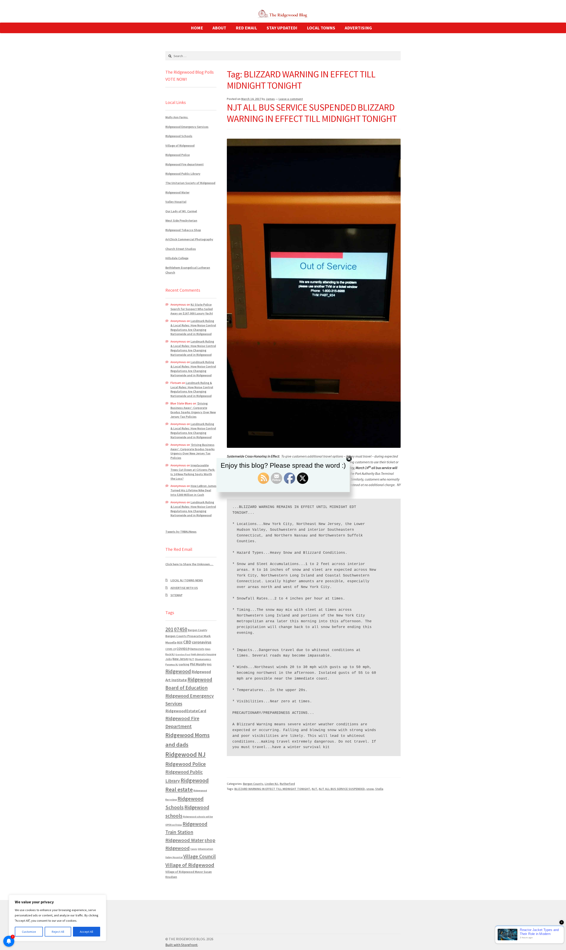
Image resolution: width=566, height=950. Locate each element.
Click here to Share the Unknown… (189, 564)
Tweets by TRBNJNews (181, 532)
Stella (379, 789)
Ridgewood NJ (185, 754)
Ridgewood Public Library (182, 174)
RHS (209, 664)
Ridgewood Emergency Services (186, 127)
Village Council (199, 856)
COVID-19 (170, 649)
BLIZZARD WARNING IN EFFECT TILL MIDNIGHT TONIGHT (272, 789)
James (270, 99)
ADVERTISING (358, 28)
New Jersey (180, 659)
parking (184, 664)
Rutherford (287, 784)
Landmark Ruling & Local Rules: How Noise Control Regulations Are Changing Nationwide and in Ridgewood (193, 327)
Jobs (168, 659)
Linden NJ (271, 784)
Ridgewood (178, 671)
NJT (314, 789)
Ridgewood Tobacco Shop (183, 230)
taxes (193, 848)
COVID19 (182, 648)
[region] (57, 918)
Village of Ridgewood (180, 145)
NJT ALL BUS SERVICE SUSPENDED (342, 789)
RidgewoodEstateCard (185, 710)
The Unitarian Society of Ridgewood (190, 183)
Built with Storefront (181, 944)
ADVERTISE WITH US (184, 588)
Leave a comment (291, 99)
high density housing (203, 654)
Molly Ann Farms (176, 117)
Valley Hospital (175, 202)
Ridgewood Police (177, 155)
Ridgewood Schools (178, 136)
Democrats (197, 649)
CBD (187, 642)
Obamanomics (203, 659)
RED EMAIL (246, 28)
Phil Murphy (198, 664)
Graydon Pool (182, 654)
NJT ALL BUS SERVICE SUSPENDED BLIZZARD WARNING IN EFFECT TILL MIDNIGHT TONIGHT (312, 113)
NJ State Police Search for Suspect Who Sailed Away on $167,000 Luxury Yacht (191, 309)
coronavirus (201, 642)
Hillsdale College (176, 258)
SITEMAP (176, 595)
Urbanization (205, 848)
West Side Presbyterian (181, 220)
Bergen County (253, 784)
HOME (197, 28)
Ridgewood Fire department (184, 164)
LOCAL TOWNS (321, 28)
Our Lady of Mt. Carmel (181, 211)
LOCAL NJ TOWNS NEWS (186, 580)
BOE (180, 642)
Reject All (58, 932)
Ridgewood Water (177, 192)
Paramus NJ (171, 664)
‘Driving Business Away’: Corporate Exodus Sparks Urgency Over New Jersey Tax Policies (193, 409)
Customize (29, 932)
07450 (180, 629)
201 (169, 629)
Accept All (86, 932)
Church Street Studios (180, 249)
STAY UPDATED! (282, 28)
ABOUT (219, 28)
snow (370, 789)
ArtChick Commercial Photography (189, 239)
